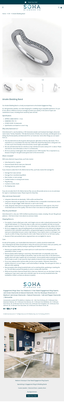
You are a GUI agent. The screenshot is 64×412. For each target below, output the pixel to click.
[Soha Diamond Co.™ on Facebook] (6, 309)
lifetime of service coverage (19, 110)
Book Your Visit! (32, 2)
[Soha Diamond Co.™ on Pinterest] (11, 309)
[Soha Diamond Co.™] (32, 7)
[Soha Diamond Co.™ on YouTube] (15, 309)
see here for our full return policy (49, 234)
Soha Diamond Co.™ (12, 314)
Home (4, 13)
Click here (28, 207)
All (9, 13)
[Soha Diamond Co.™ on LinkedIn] (10, 309)
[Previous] (21, 80)
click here (7, 148)
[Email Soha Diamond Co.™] (4, 309)
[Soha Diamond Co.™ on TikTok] (13, 309)
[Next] (42, 80)
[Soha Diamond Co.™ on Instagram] (8, 309)
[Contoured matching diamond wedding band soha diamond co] (32, 47)
